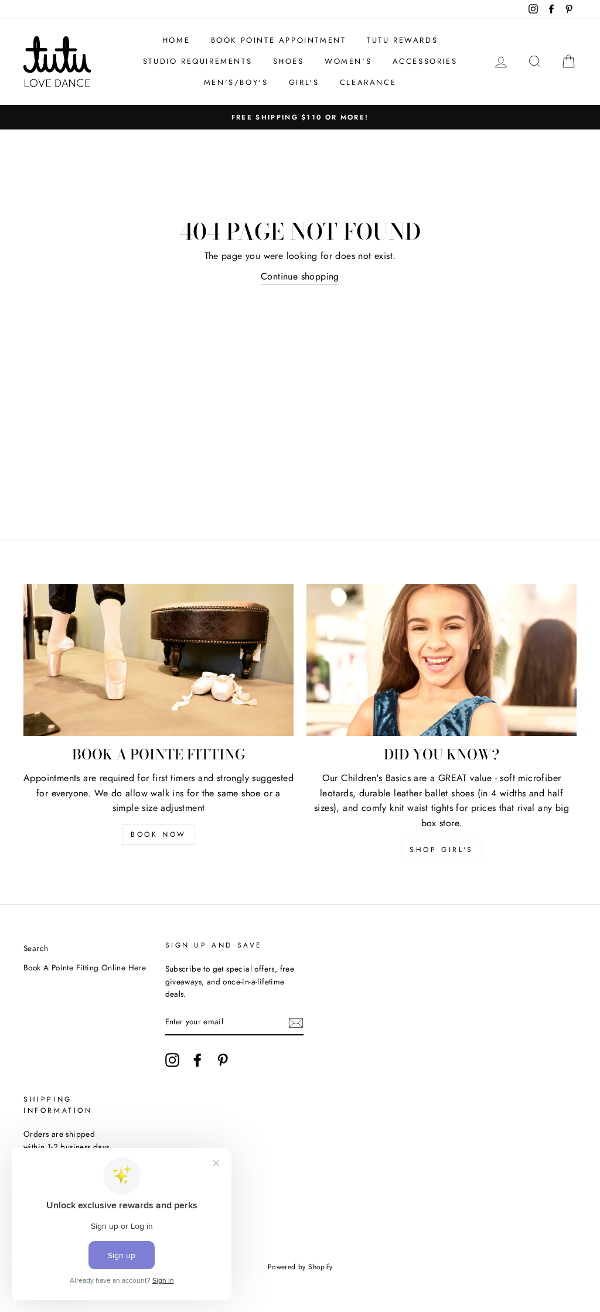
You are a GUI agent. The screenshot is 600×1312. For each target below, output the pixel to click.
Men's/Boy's (236, 82)
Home (176, 40)
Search (35, 948)
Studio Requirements (197, 61)
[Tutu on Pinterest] (223, 1060)
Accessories (425, 61)
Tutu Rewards (402, 40)
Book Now (158, 834)
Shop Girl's (441, 849)
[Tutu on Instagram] (172, 1060)
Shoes (288, 61)
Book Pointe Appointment (278, 40)
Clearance (368, 82)
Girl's (304, 82)
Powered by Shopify (300, 1267)
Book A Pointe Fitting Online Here (84, 967)
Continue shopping (300, 276)
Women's (348, 61)
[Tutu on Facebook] (197, 1060)
